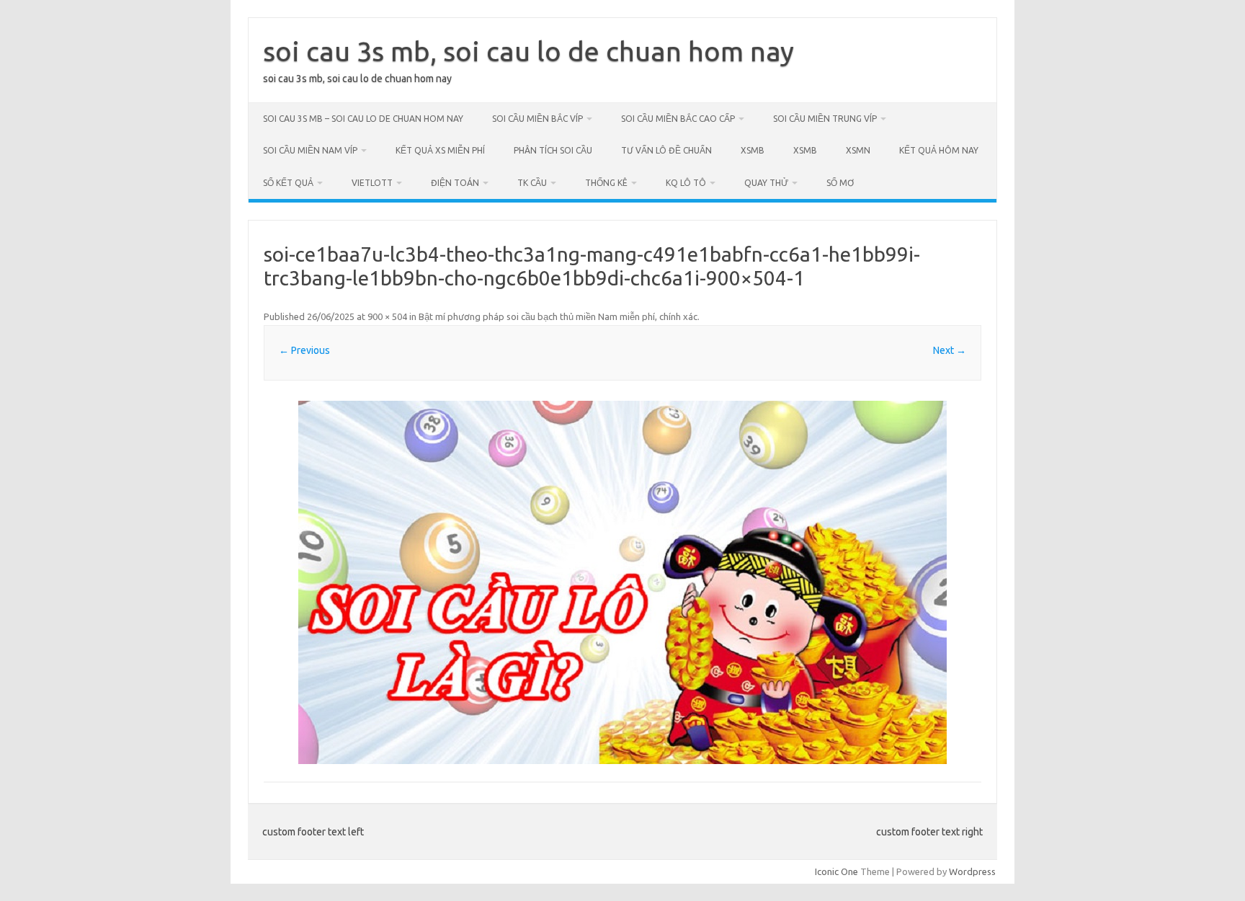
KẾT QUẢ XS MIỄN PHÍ (440, 150)
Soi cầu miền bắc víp (537, 118)
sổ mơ (840, 182)
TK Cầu (532, 182)
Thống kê (606, 182)
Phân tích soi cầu (553, 150)
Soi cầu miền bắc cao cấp (678, 118)
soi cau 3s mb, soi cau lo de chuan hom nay (528, 51)
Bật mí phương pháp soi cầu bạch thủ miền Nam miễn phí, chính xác (558, 316)
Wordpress (972, 871)
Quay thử (766, 182)
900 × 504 (387, 316)
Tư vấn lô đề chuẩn (666, 150)
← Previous (304, 350)
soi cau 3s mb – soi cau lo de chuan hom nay (363, 118)
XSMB (752, 150)
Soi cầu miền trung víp (825, 118)
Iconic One (836, 871)
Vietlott (372, 182)
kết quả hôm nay (938, 150)
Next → (949, 350)
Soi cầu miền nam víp (310, 150)
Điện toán (455, 182)
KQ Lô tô (686, 182)
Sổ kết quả (288, 182)
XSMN (858, 150)
